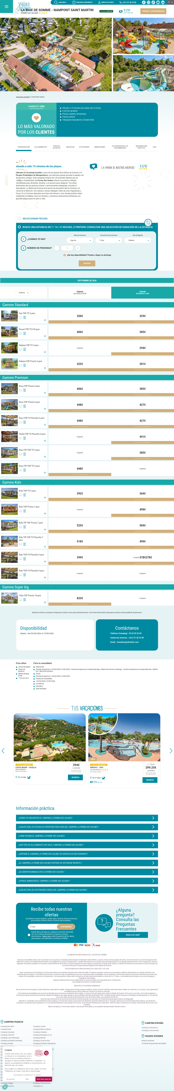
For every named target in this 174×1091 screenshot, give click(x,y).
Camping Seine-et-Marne (42, 1029)
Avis (154, 147)
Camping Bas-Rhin (7, 1026)
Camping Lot (37, 1086)
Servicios (70, 147)
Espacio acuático (56, 147)
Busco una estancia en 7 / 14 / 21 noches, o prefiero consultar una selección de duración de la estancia (88, 227)
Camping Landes (39, 1026)
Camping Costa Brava (150, 1028)
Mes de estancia (80, 235)
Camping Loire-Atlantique (10, 1038)
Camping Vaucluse (7, 1032)
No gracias (11, 1079)
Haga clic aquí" (133, 935)
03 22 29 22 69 (135, 633)
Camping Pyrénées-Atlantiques (44, 1043)
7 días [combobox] (101, 240)
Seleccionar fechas (35, 218)
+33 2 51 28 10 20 (129, 2)
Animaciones (99, 147)
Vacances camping (23, 97)
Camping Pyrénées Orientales (11, 1041)
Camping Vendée (7, 1043)
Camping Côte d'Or (7, 1035)
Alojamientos (40, 147)
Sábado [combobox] (131, 240)
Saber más (46, 936)
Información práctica (141, 147)
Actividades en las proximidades (120, 147)
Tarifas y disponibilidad (153, 11)
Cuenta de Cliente (107, 2)
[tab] (23, 147)
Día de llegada (138, 235)
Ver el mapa (22, 778)
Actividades (84, 147)
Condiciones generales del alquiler (154, 1043)
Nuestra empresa (148, 1041)
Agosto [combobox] (73, 240)
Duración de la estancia (108, 235)
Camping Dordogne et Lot (42, 1035)
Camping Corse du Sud (41, 1041)
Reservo (75, 780)
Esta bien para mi (44, 1079)
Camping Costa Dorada (150, 1030)
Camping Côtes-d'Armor (41, 1083)
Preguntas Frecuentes (84, 2)
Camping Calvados (40, 1032)
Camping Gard (6, 1029)
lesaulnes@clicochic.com (128, 642)
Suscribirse (65, 927)
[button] (87, 818)
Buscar (87, 263)
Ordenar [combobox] (22, 293)
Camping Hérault (39, 1038)
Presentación (24, 147)
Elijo (27, 1079)
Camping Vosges (7, 1083)
